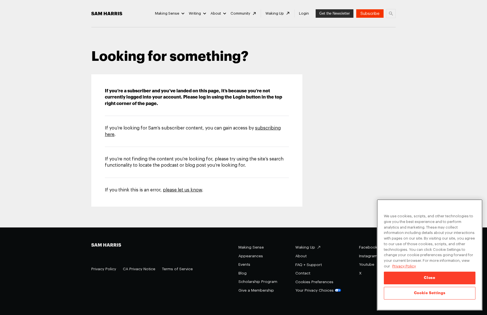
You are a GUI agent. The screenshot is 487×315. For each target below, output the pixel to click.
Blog (242, 273)
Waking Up (274, 13)
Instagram (368, 256)
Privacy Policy (103, 269)
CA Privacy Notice (139, 269)
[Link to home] (106, 13)
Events (244, 264)
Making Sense (167, 13)
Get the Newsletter (334, 13)
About (216, 13)
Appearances (250, 256)
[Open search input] (391, 13)
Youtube (366, 264)
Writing (195, 13)
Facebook (368, 247)
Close (429, 278)
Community (240, 13)
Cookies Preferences (314, 282)
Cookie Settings (430, 293)
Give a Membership (256, 290)
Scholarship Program (257, 281)
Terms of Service (177, 269)
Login (304, 13)
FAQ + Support (308, 265)
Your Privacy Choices (314, 290)
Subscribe (369, 14)
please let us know (182, 190)
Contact (302, 273)
